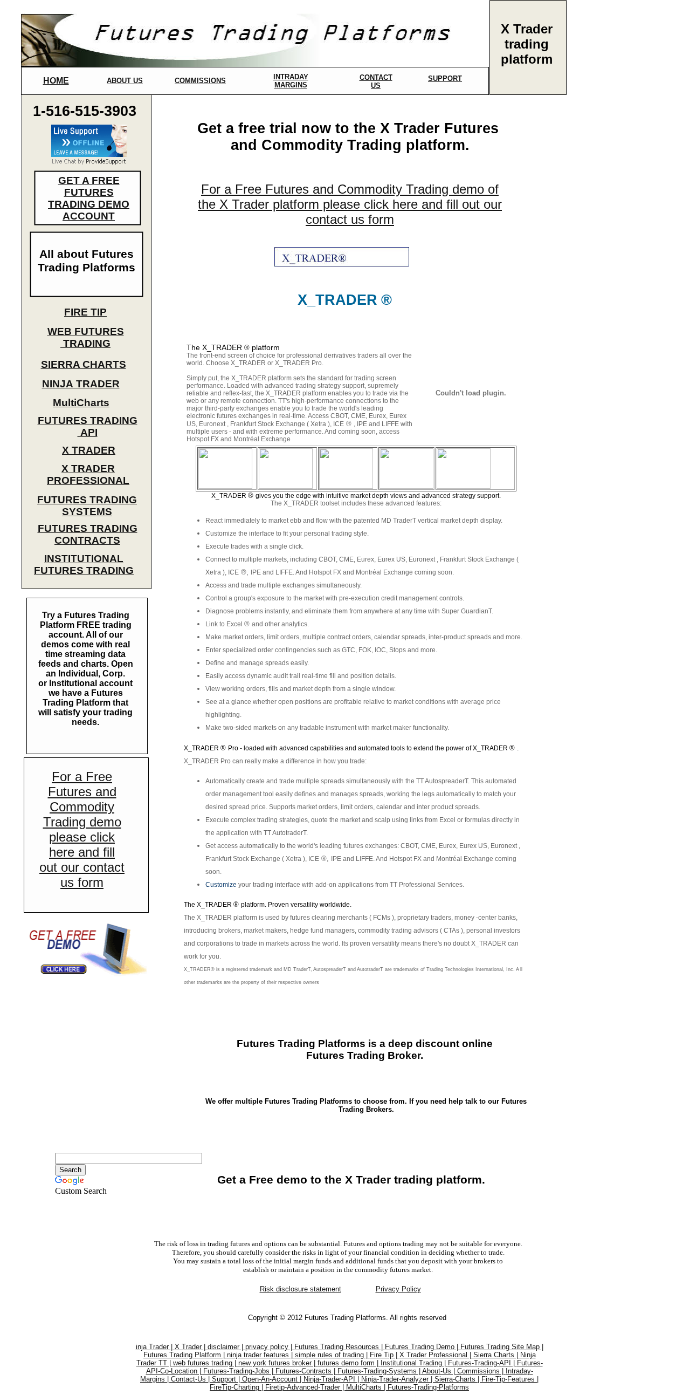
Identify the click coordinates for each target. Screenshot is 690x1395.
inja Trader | (155, 1347)
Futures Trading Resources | (339, 1347)
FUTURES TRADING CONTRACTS (87, 534)
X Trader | (191, 1347)
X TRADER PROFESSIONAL (88, 474)
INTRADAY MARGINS (290, 81)
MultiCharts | (367, 1387)
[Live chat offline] (89, 154)
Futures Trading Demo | (422, 1347)
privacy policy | (269, 1347)
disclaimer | (226, 1347)
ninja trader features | (261, 1355)
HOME (56, 80)
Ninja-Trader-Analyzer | (397, 1379)
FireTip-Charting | (237, 1387)
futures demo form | (349, 1363)
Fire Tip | (384, 1355)
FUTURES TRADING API (87, 426)
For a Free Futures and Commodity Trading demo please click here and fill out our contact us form (82, 829)
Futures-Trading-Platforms (428, 1387)
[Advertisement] (605, 278)
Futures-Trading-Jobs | (239, 1371)
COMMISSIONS (200, 81)
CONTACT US (376, 81)
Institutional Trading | (414, 1363)
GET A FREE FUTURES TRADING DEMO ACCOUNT (88, 198)
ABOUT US (125, 81)
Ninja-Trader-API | (332, 1379)
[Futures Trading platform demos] (85, 975)
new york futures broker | (278, 1363)
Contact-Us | (191, 1379)
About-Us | (439, 1371)
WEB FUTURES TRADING (85, 337)
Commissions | (481, 1371)
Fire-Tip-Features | (510, 1379)
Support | (227, 1379)
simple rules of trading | (332, 1355)
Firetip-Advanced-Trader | (305, 1387)
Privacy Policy (398, 1289)
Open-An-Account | (272, 1379)
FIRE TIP (85, 312)
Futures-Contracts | (306, 1371)
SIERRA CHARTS (83, 364)
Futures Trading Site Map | (501, 1347)
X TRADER (88, 450)
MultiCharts (81, 402)
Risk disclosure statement (300, 1289)
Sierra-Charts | (457, 1379)
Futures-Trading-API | (482, 1363)
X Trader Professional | (436, 1355)
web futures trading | (205, 1363)
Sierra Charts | (496, 1355)
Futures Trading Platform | (185, 1355)
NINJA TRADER (81, 383)
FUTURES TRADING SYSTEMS (87, 505)
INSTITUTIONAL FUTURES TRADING (84, 564)
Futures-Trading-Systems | (379, 1371)
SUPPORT (445, 78)
